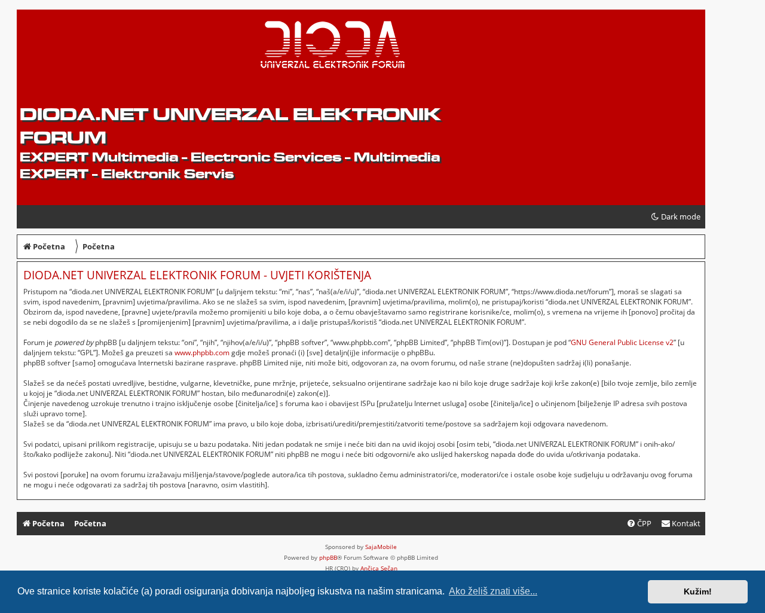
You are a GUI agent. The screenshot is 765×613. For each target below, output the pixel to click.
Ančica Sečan (378, 568)
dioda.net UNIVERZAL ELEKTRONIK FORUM (230, 125)
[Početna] (111, 48)
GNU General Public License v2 (622, 342)
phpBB (328, 557)
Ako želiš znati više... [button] (493, 591)
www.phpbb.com (202, 352)
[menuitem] (680, 523)
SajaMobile (381, 546)
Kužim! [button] (698, 591)
